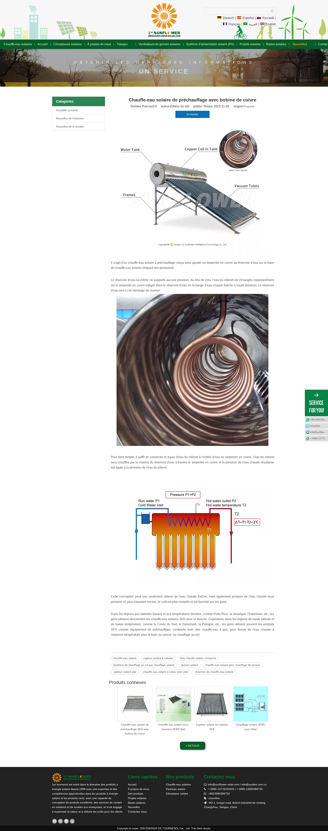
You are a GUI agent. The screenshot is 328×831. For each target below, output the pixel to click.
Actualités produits (67, 110)
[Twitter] (72, 821)
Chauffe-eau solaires (178, 784)
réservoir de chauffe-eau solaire (214, 671)
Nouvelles (134, 807)
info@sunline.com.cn (253, 784)
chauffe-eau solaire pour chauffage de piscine (232, 664)
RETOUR (193, 745)
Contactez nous (137, 811)
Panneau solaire (175, 789)
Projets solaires (137, 798)
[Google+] (60, 821)
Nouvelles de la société (70, 126)
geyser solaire (189, 664)
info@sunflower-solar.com (223, 784)
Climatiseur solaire (177, 793)
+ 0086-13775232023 (319, 438)
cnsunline (315, 426)
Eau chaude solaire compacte (198, 658)
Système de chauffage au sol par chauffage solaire (143, 664)
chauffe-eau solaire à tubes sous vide (165, 671)
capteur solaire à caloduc (158, 658)
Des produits (135, 793)
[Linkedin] (66, 821)
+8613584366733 (319, 419)
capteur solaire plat (124, 671)
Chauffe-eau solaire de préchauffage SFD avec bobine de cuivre (135, 729)
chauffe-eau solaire (124, 658)
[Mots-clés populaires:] (272, 11)
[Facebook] (54, 821)
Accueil (132, 784)
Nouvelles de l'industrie (70, 118)
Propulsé (249, 106)
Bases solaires (136, 802)
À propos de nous (138, 789)
